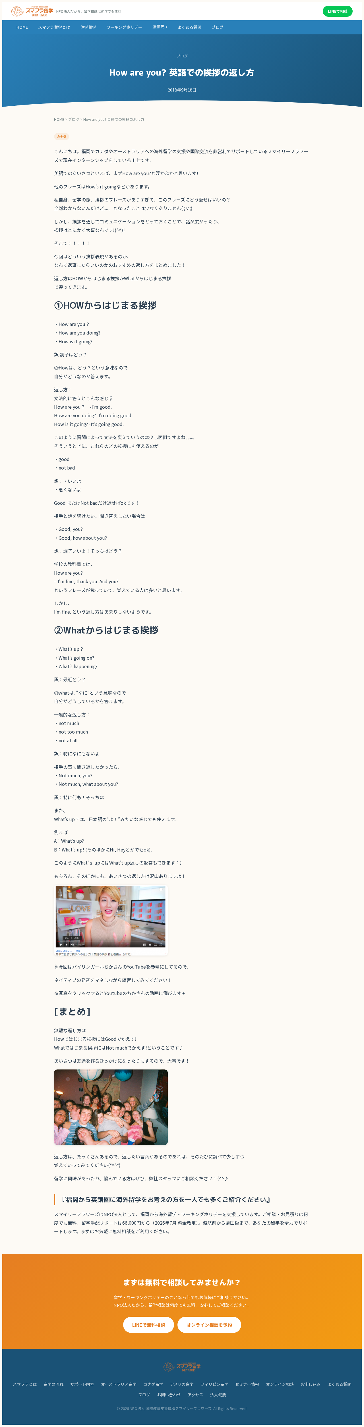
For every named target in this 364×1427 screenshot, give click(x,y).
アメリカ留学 (182, 1384)
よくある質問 (189, 27)
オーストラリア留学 (118, 1384)
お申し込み (310, 1384)
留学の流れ (53, 1384)
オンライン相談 (280, 1384)
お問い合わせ (169, 1394)
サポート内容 (82, 1384)
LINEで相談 (338, 11)
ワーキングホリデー (124, 27)
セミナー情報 (247, 1384)
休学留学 (88, 27)
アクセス (195, 1394)
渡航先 (159, 26)
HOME (22, 27)
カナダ (61, 136)
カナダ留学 (153, 1384)
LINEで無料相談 (148, 1324)
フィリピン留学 (214, 1384)
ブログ (218, 27)
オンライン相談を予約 (209, 1324)
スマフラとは (25, 1384)
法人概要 (218, 1394)
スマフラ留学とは (54, 27)
